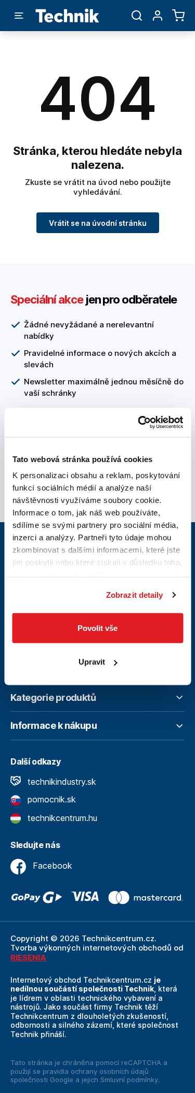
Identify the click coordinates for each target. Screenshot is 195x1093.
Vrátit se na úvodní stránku (98, 223)
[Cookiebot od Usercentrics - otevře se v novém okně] (139, 422)
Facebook (51, 865)
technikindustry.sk (60, 781)
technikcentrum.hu (61, 818)
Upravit (92, 661)
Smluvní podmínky (129, 1079)
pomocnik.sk (50, 799)
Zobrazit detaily (134, 595)
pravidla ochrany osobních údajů (96, 1071)
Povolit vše (97, 627)
